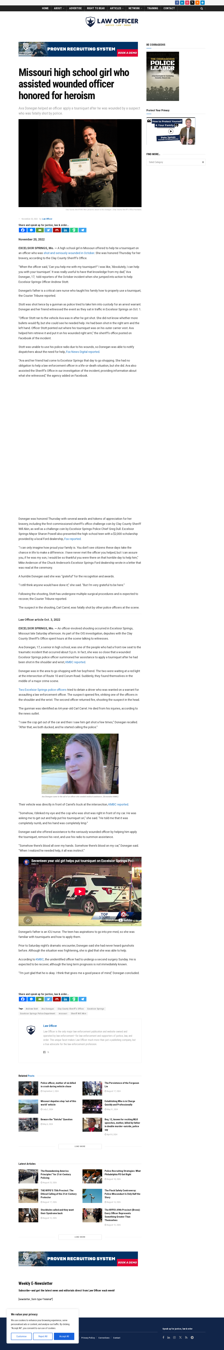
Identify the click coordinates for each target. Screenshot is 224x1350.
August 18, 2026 (113, 1179)
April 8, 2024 (111, 1134)
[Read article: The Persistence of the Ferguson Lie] (92, 1088)
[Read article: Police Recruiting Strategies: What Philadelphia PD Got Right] (92, 1176)
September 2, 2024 (50, 1091)
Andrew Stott (32, 1009)
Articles (115, 8)
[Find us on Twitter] (192, 2)
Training (152, 8)
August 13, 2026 (49, 1218)
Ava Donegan (48, 1009)
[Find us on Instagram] (187, 2)
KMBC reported (75, 662)
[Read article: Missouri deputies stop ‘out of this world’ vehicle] (28, 1107)
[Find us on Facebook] (177, 2)
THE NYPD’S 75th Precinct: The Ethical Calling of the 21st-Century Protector (59, 1194)
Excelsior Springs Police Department (37, 1013)
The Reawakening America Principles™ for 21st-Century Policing (56, 1174)
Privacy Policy (88, 1338)
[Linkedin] (65, 230)
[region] (43, 1326)
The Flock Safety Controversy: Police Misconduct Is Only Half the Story (122, 1194)
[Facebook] (23, 230)
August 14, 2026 (113, 1202)
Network (134, 8)
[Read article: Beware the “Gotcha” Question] (28, 1125)
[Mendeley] (57, 230)
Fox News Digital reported (82, 352)
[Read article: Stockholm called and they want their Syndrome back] (28, 1215)
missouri (63, 1013)
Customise (21, 1336)
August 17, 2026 (49, 1202)
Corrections (104, 1338)
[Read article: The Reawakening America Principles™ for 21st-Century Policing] (28, 1176)
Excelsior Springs (95, 1009)
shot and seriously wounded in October (69, 253)
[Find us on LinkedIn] (182, 2)
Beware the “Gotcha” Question (56, 1119)
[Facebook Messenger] (31, 230)
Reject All (43, 1336)
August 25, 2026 (49, 1182)
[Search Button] (202, 8)
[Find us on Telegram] (202, 2)
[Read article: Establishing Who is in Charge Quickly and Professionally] (92, 1107)
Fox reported (72, 539)
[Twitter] (48, 230)
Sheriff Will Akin (78, 1013)
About (58, 8)
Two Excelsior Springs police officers (43, 689)
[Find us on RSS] (197, 2)
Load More (80, 1146)
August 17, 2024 (113, 1091)
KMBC (40, 959)
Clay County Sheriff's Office (71, 1009)
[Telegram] (82, 230)
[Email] (40, 230)
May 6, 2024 (47, 1124)
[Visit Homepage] (112, 22)
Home (45, 8)
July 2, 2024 (47, 1109)
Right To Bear (96, 8)
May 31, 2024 (112, 1109)
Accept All (64, 1336)
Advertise (75, 8)
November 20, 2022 (30, 219)
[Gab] (74, 230)
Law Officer (47, 219)
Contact (169, 8)
